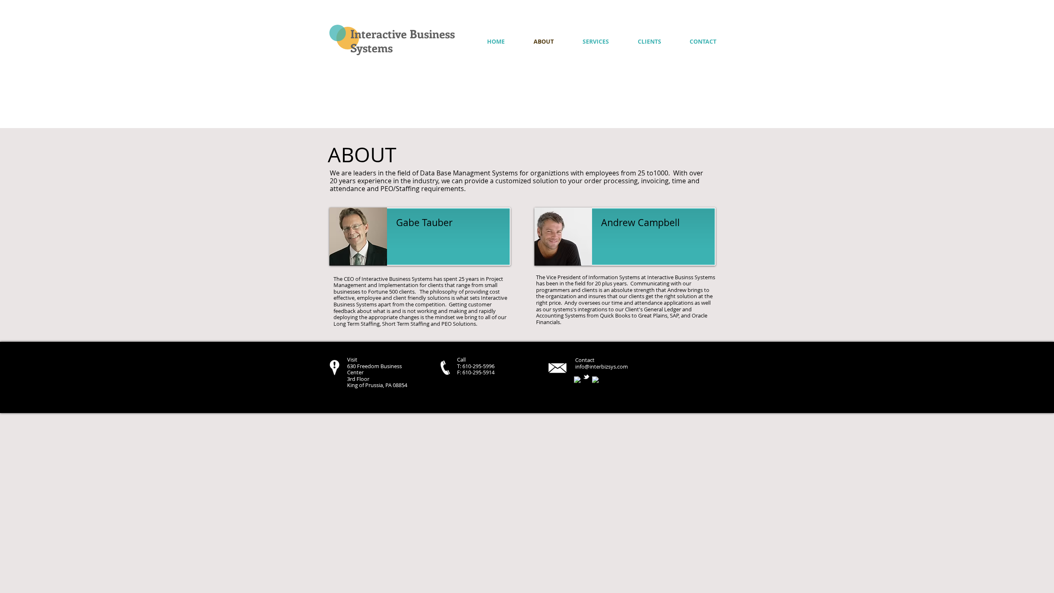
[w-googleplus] (595, 379)
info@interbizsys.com (601, 366)
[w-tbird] (586, 377)
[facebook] (577, 379)
